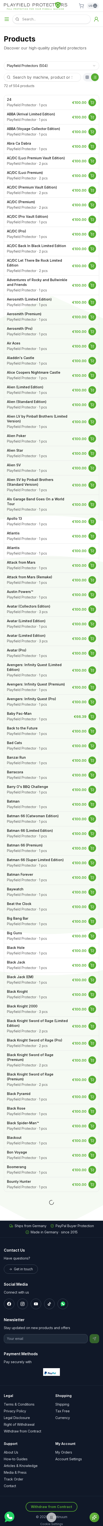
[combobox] (51, 65)
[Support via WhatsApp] (9, 1517)
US (90, 5)
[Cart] (81, 5)
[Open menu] (51, 1517)
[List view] (95, 77)
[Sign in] (96, 19)
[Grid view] (87, 77)
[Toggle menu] (7, 19)
